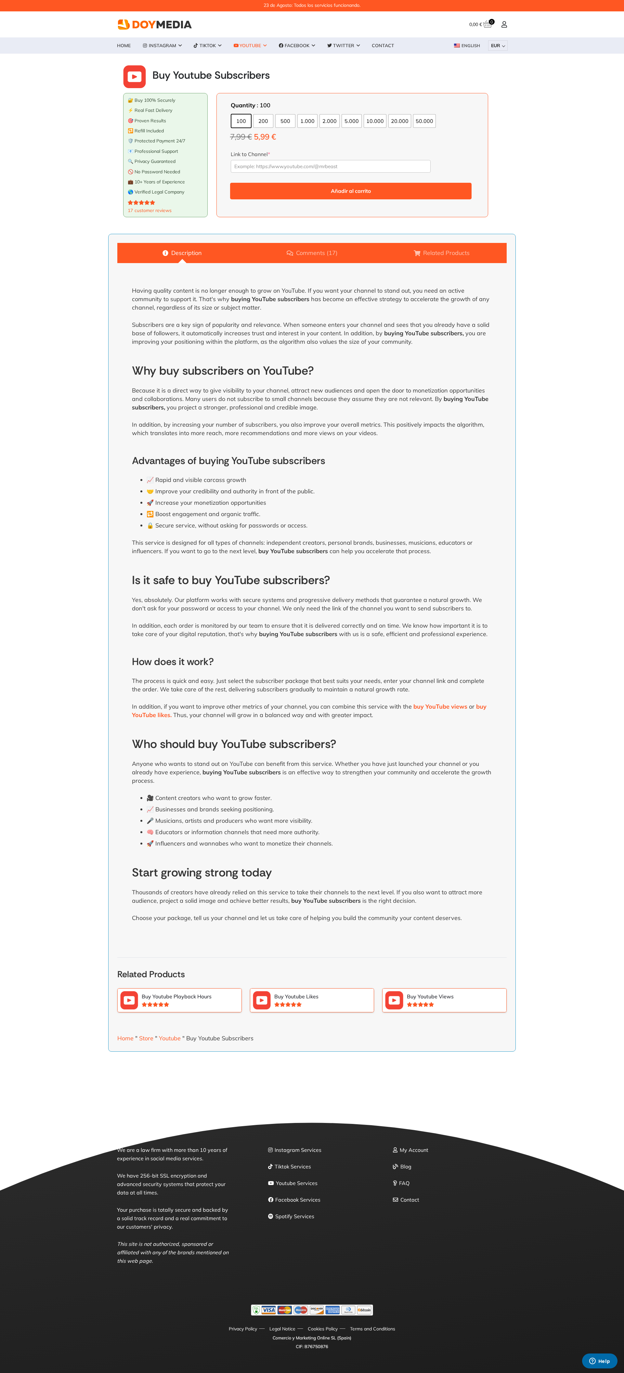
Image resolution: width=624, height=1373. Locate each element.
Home (125, 1038)
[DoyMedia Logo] (155, 24)
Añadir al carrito (351, 191)
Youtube (170, 1038)
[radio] (241, 120)
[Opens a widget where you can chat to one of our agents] (600, 1361)
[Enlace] (504, 24)
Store (146, 1038)
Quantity (243, 105)
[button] (180, 45)
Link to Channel (250, 154)
